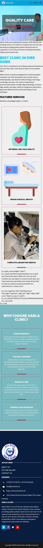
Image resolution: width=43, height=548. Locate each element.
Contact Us (7, 473)
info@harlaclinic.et (13, 486)
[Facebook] (8, 527)
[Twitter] (4, 527)
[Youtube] (18, 527)
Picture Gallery (9, 470)
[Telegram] (13, 527)
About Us (6, 467)
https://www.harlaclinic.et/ (16, 491)
